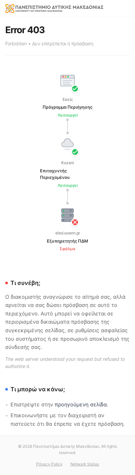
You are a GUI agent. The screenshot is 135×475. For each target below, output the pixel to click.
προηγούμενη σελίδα (81, 404)
